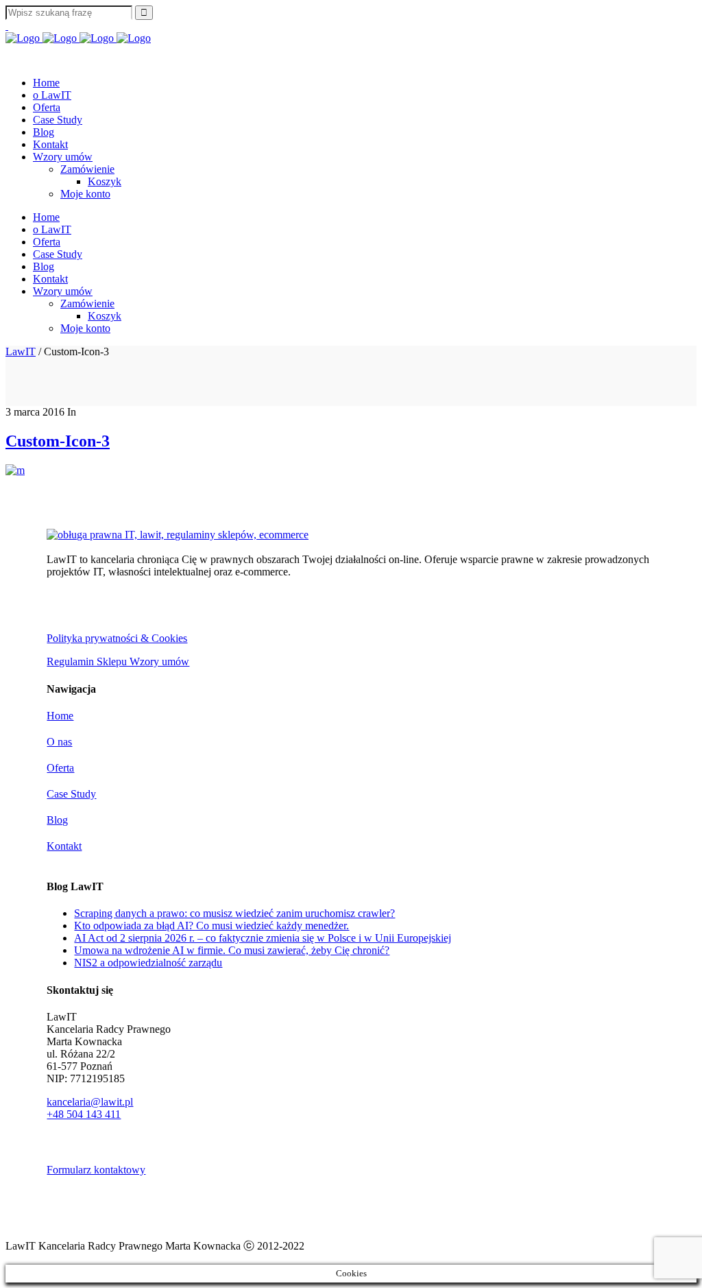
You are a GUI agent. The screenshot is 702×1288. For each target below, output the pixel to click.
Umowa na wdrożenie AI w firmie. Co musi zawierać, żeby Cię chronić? (231, 950)
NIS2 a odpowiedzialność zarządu (148, 962)
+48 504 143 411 (84, 1114)
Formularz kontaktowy (96, 1170)
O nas (59, 742)
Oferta (60, 768)
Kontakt (64, 846)
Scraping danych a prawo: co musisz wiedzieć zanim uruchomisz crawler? (234, 913)
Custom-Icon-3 (57, 441)
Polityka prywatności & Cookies (117, 638)
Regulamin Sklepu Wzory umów (118, 661)
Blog (57, 820)
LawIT (20, 351)
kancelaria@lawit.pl (90, 1102)
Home (60, 715)
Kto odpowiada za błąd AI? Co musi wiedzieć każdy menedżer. (211, 925)
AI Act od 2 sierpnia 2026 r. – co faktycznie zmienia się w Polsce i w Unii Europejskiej (262, 938)
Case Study (71, 794)
